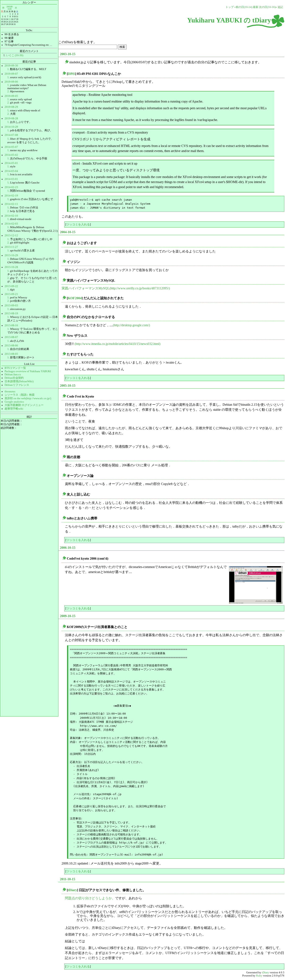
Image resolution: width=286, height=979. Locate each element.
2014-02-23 (11, 187)
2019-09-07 (11, 73)
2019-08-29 (11, 106)
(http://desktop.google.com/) (131, 325)
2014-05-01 (11, 163)
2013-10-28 (11, 267)
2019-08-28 (11, 118)
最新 (255, 7)
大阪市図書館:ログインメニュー (24, 405)
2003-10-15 (67, 54)
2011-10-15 (67, 879)
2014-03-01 (11, 179)
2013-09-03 (11, 305)
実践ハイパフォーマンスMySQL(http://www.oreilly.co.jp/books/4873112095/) (116, 288)
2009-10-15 (67, 616)
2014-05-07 (11, 147)
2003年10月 (9, 7)
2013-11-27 (11, 247)
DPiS (71, 73)
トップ (229, 7)
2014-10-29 (11, 126)
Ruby (259, 975)
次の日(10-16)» (268, 7)
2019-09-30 (11, 65)
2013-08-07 (11, 337)
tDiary (72, 890)
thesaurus (10, 391)
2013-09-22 (11, 286)
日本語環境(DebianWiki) (19, 381)
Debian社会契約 (14, 377)
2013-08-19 (11, 313)
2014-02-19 (11, 195)
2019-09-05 (11, 96)
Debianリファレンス (17, 385)
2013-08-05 (11, 353)
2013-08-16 (11, 325)
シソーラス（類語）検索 (20, 394)
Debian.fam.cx (13, 374)
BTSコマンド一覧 (15, 368)
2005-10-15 (67, 385)
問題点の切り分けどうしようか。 (90, 898)
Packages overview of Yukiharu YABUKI (28, 371)
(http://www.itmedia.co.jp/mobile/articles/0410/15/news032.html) (117, 344)
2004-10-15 (67, 232)
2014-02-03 (11, 223)
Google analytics (14, 401)
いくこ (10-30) (14, 55)
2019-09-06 (11, 81)
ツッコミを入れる (78, 224)
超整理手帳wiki (14, 408)
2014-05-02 (11, 154)
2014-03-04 (11, 171)
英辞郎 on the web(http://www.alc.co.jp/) (28, 398)
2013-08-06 (11, 345)
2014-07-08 (11, 135)
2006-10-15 (67, 547)
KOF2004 (75, 298)
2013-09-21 (11, 294)
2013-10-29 (11, 255)
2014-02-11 (11, 204)
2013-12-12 (11, 235)
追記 (280, 7)
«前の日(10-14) (243, 7)
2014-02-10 (11, 215)
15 (10, 19)
